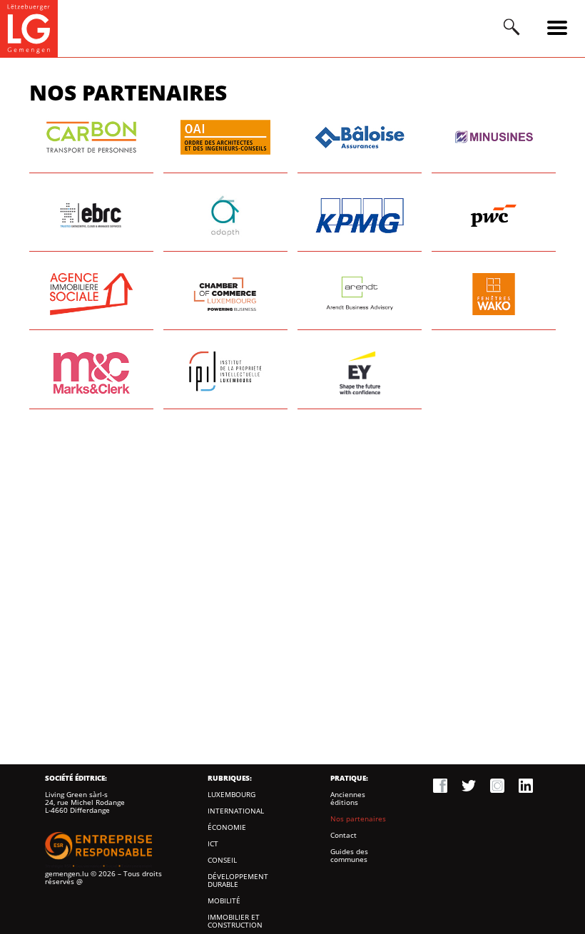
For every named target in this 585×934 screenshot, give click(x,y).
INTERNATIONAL (236, 811)
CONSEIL (222, 860)
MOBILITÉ (224, 901)
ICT (213, 844)
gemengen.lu (66, 873)
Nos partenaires (358, 819)
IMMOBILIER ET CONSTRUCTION (235, 921)
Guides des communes (349, 855)
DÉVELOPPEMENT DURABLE (238, 880)
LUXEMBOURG (231, 795)
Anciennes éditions (347, 798)
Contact (343, 835)
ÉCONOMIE (227, 827)
